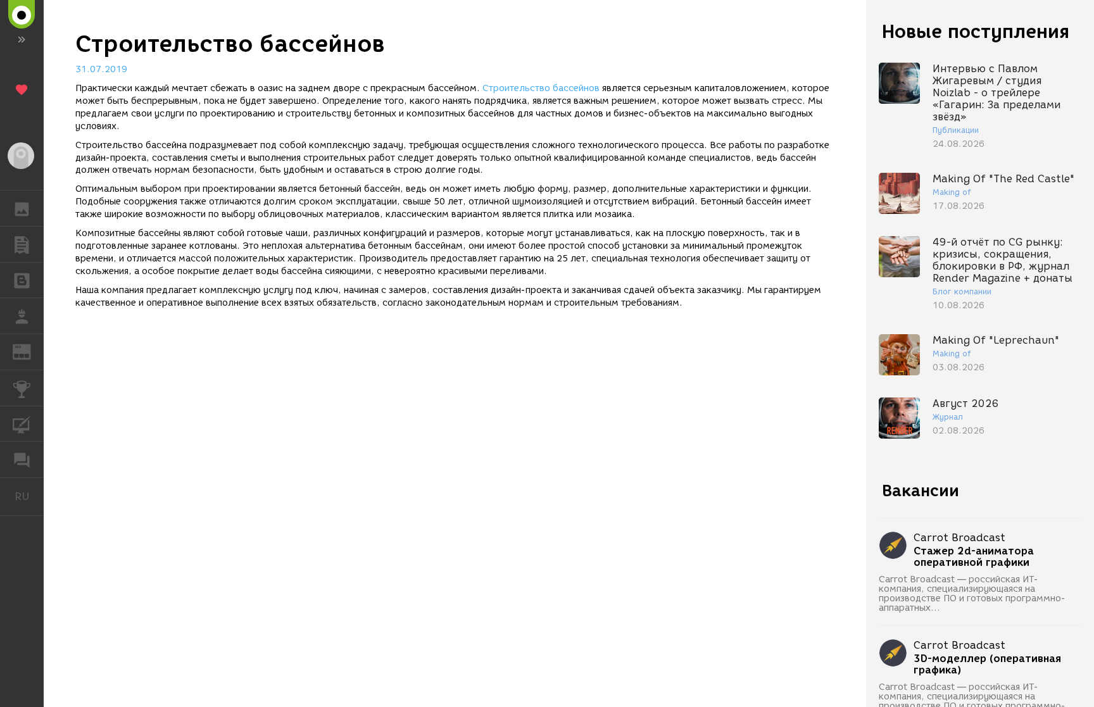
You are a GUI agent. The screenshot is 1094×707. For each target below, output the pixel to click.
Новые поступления (975, 31)
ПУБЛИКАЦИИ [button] (22, 244)
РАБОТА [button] (22, 316)
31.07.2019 (101, 69)
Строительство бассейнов (541, 88)
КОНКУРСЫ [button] (22, 388)
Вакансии (920, 490)
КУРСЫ (22, 424)
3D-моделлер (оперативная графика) (987, 664)
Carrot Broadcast (959, 538)
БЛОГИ (22, 280)
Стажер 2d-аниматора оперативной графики (974, 557)
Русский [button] (29, 496)
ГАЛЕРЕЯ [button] (22, 208)
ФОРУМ (22, 459)
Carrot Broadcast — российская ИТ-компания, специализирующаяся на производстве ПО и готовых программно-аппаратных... (972, 594)
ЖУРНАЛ (29, 351)
